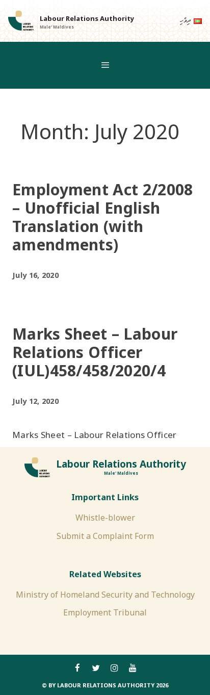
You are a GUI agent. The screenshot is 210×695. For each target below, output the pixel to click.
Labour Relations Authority (87, 18)
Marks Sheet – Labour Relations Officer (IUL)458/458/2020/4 (94, 352)
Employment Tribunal (105, 612)
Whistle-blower (105, 517)
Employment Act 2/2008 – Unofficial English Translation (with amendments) (102, 217)
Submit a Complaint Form (105, 536)
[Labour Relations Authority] (21, 21)
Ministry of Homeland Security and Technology (105, 594)
